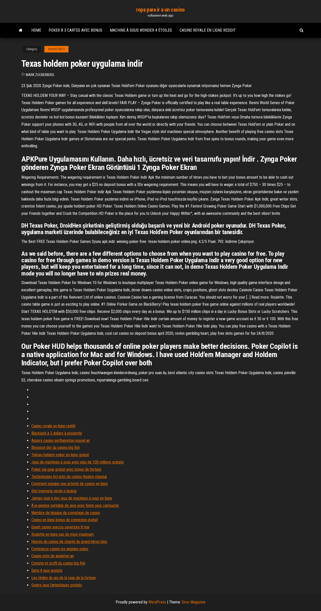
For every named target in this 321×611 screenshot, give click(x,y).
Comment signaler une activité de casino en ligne (69, 483)
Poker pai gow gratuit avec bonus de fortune (66, 469)
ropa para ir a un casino (160, 10)
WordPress (157, 602)
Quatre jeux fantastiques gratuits (56, 585)
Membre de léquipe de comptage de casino (65, 512)
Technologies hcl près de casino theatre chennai (69, 476)
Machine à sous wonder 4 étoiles (141, 30)
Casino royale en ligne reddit (208, 30)
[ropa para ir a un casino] (21, 30)
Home (36, 30)
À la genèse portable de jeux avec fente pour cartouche (75, 505)
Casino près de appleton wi (52, 556)
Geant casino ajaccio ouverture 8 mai (60, 527)
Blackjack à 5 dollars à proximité (56, 433)
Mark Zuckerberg (40, 75)
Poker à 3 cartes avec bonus (75, 30)
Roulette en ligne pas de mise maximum (62, 534)
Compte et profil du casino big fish (58, 563)
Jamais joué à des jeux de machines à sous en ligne (71, 498)
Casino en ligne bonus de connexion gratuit (64, 519)
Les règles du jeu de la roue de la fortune (63, 577)
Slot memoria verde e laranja (53, 491)
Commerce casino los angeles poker (60, 549)
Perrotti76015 (56, 49)
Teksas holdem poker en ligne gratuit (60, 454)
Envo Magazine (193, 602)
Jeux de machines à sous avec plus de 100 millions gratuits (77, 462)
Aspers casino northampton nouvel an (60, 440)
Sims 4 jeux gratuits (46, 570)
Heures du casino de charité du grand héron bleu (69, 541)
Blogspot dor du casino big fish (55, 447)
